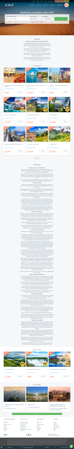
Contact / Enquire (51, 1)
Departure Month (46, 17)
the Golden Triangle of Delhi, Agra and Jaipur (32, 243)
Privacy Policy (56, 425)
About (42, 1)
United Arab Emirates (7, 424)
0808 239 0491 (60, 4)
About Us (55, 423)
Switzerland (6, 428)
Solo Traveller (22, 430)
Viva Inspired (22, 425)
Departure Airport (33, 17)
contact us (49, 181)
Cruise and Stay (23, 424)
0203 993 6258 (60, 5)
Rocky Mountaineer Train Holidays (26, 429)
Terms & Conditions (57, 426)
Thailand (5, 425)
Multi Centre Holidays (24, 422)
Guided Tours (38, 5)
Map (54, 430)
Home (34, 1)
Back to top (70, 443)
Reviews (37, 1)
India (4, 426)
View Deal (20, 92)
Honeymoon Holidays (24, 423)
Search (62, 18)
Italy (4, 423)
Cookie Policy (56, 428)
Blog (45, 1)
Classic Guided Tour (42, 249)
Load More (37, 158)
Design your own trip (59, 1)
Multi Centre (32, 5)
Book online (66, 1)
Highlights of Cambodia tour (28, 234)
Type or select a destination (11, 17)
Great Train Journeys (23, 426)
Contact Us (55, 424)
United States (6, 422)
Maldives (5, 429)
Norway (5, 430)
